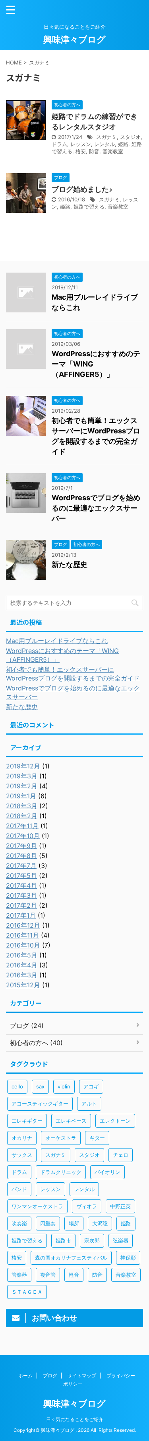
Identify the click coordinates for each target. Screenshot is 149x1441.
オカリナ (22, 1138)
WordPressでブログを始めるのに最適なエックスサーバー (96, 508)
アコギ (91, 1086)
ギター (97, 1138)
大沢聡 (100, 1223)
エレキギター (27, 1120)
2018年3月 (21, 806)
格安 (80, 151)
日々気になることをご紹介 (74, 1419)
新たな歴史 (69, 564)
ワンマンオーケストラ (37, 1206)
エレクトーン (115, 1120)
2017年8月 (21, 856)
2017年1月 (21, 915)
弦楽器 (120, 1240)
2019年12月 (23, 766)
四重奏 (48, 1223)
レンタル (104, 144)
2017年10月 (23, 836)
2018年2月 (21, 816)
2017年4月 (21, 885)
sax (40, 1086)
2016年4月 (21, 965)
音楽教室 (113, 151)
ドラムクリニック (60, 1172)
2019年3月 (21, 776)
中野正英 (120, 1206)
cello (17, 1086)
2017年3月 (21, 895)
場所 (74, 1223)
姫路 (123, 144)
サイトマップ (82, 1376)
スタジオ (130, 137)
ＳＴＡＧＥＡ (27, 1292)
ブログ (50, 1376)
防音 (94, 151)
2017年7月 (21, 866)
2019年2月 (21, 786)
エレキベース (71, 1120)
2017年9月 (21, 846)
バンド (19, 1189)
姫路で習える (89, 206)
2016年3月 (21, 975)
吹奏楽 (19, 1223)
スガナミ (106, 137)
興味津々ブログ (74, 39)
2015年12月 (23, 985)
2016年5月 (21, 955)
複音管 (48, 1274)
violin (64, 1086)
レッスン (80, 144)
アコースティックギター (40, 1103)
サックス (22, 1155)
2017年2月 (21, 905)
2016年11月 (22, 935)
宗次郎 (92, 1240)
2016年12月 (23, 925)
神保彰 (128, 1257)
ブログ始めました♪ (82, 189)
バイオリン (107, 1172)
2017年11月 (22, 826)
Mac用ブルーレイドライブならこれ (57, 641)
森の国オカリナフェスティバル (71, 1257)
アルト (89, 1103)
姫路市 (63, 1240)
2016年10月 (23, 945)
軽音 (74, 1274)
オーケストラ (60, 1138)
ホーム (25, 1376)
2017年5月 (21, 875)
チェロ (120, 1155)
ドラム (59, 144)
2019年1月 (21, 796)
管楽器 (19, 1274)
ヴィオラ (86, 1206)
